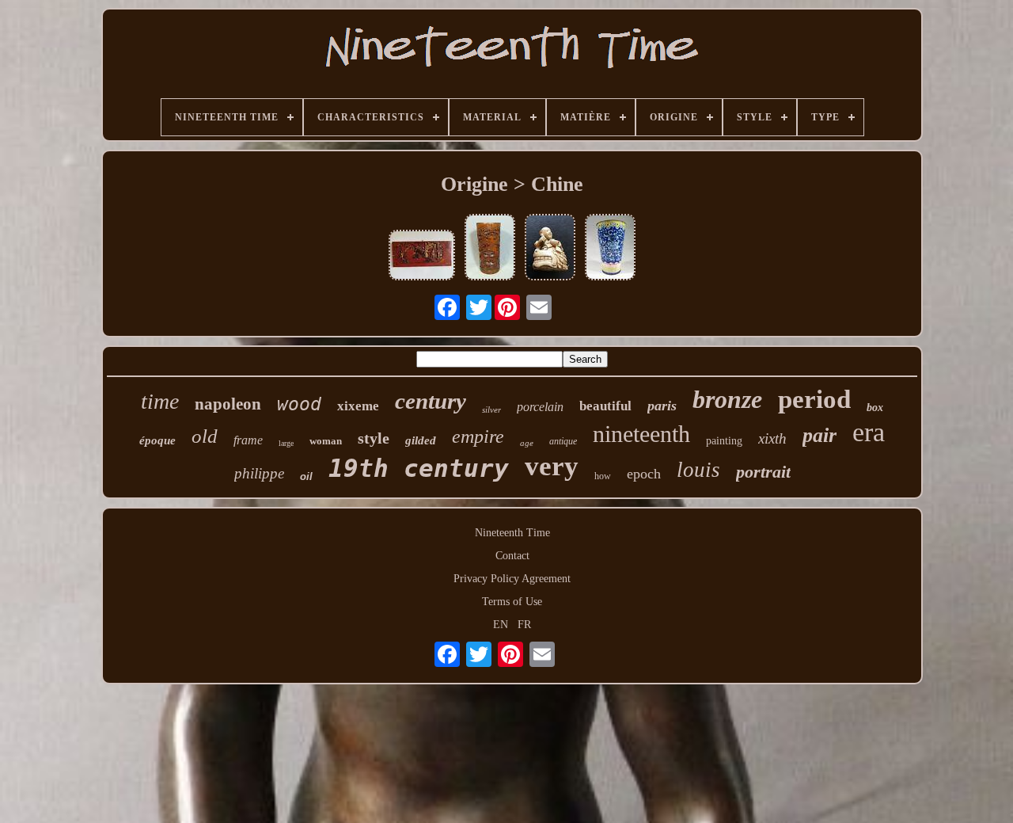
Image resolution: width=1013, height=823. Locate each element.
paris (662, 405)
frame (248, 440)
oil (306, 476)
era (868, 432)
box (875, 407)
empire (478, 436)
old (205, 436)
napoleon (228, 403)
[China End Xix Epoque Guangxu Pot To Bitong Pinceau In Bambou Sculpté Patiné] (489, 249)
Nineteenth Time (512, 533)
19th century (418, 468)
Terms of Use (512, 602)
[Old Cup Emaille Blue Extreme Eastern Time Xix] (610, 249)
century (430, 400)
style (373, 438)
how (602, 476)
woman (325, 441)
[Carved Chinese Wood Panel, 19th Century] (421, 257)
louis (698, 470)
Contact (512, 556)
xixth (772, 438)
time (160, 401)
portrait (763, 472)
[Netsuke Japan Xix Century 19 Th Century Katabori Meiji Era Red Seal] (550, 249)
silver (491, 409)
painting (724, 441)
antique (563, 441)
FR (524, 625)
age (526, 443)
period (814, 399)
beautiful (605, 405)
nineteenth (641, 434)
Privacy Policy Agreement (512, 579)
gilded (420, 440)
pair (819, 435)
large (286, 443)
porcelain (540, 406)
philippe (259, 473)
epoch (644, 474)
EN (500, 625)
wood (299, 404)
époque (157, 440)
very (552, 466)
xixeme (358, 405)
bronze (727, 399)
